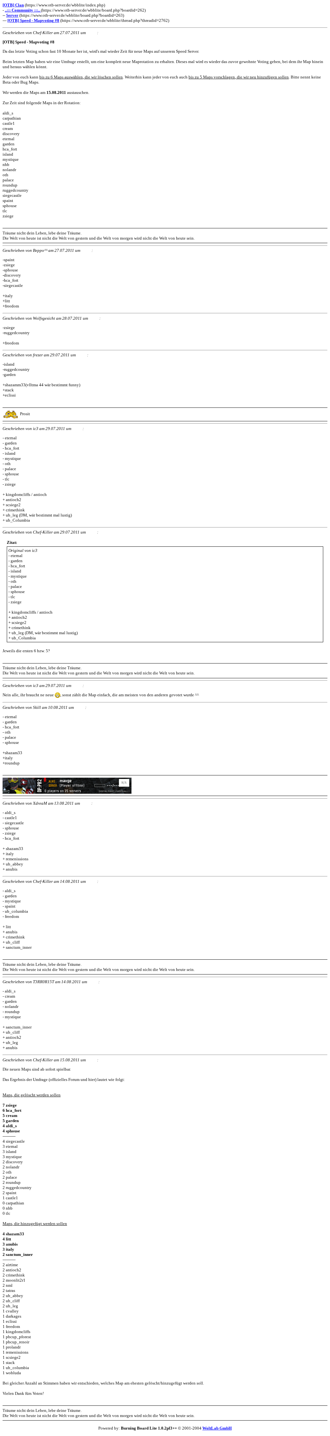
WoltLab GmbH (217, 1428)
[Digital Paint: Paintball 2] (67, 792)
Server (12, 15)
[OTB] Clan (13, 5)
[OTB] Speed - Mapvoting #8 (33, 20)
